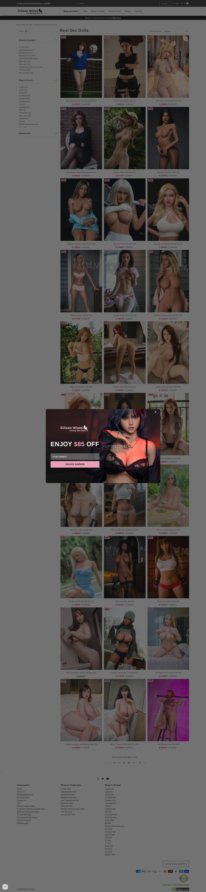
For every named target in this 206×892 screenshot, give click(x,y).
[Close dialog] (155, 412)
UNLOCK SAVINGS (75, 464)
